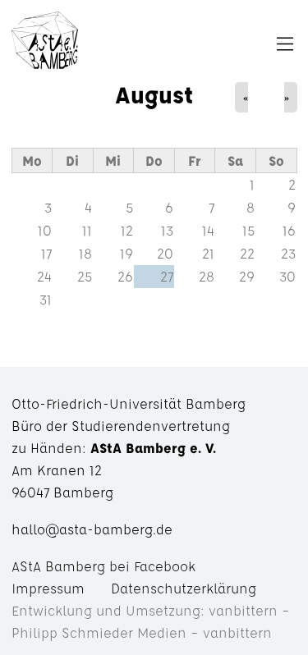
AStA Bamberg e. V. (44, 44)
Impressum (48, 588)
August (154, 94)
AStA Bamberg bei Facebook (103, 566)
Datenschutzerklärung (183, 588)
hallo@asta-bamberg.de (91, 529)
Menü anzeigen (186, 44)
